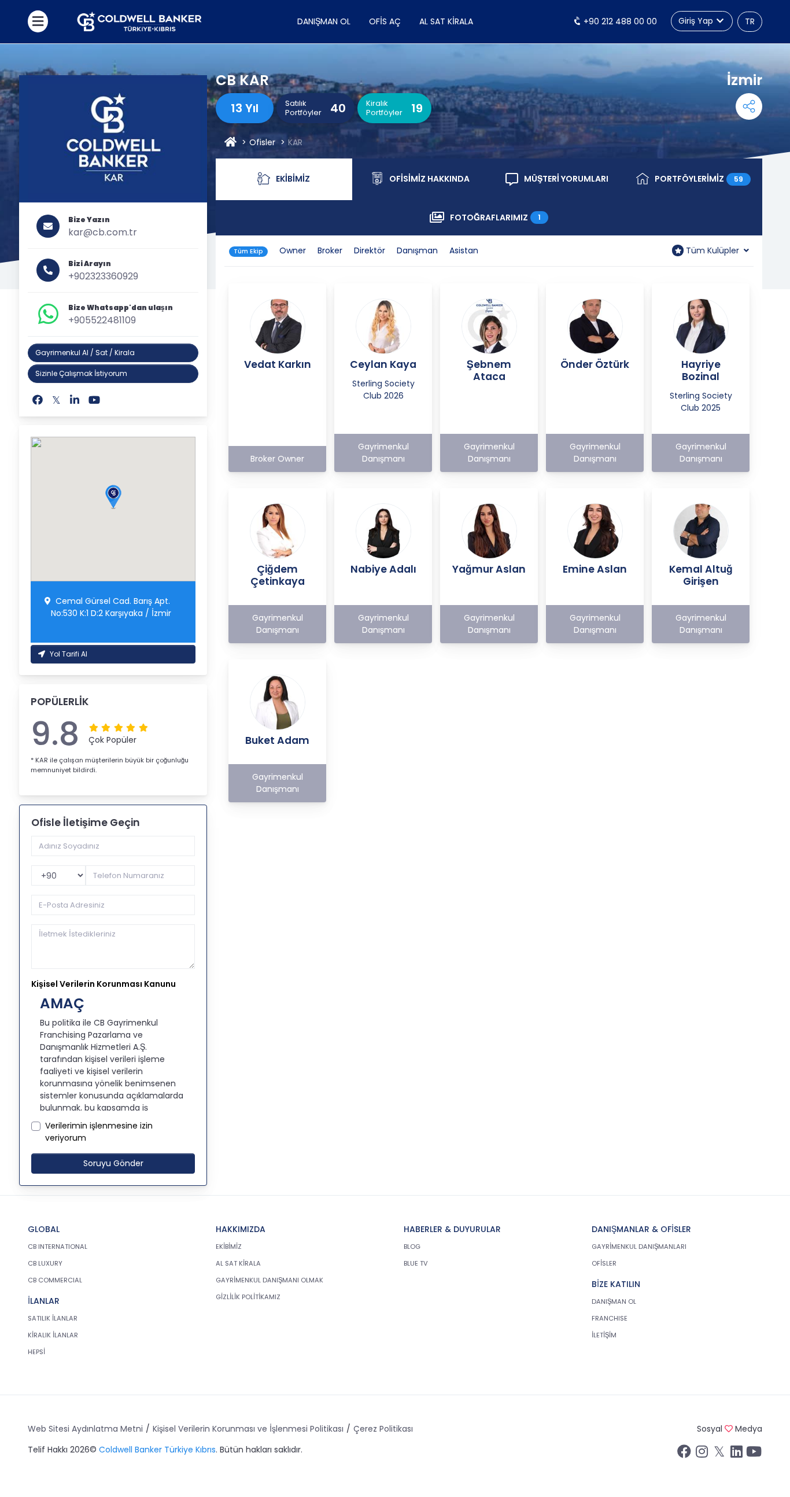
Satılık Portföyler (303, 108)
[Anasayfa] (230, 142)
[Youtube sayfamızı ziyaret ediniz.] (753, 1454)
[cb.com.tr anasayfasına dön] (139, 22)
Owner (292, 250)
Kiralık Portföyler (384, 108)
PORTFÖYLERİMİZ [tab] (704, 181)
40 (338, 108)
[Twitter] (56, 400)
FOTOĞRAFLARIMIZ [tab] (503, 220)
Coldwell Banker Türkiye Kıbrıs (157, 1449)
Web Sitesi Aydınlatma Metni (85, 1429)
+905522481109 (102, 320)
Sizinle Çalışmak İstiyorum (81, 373)
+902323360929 (103, 276)
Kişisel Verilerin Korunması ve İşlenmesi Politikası (248, 1429)
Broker (330, 250)
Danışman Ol (323, 21)
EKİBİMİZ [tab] (297, 181)
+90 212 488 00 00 (619, 21)
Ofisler (262, 142)
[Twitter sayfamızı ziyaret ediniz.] (719, 1454)
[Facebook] (37, 400)
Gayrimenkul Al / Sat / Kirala (85, 352)
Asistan (463, 250)
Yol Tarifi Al (68, 654)
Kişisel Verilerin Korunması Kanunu (103, 984)
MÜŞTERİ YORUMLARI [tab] (574, 181)
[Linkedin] (74, 400)
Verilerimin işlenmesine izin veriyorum (99, 1132)
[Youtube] (94, 400)
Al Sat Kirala (446, 21)
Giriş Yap (696, 21)
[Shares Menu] (749, 106)
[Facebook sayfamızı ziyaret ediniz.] (684, 1454)
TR (750, 21)
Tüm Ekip (248, 251)
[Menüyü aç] (38, 21)
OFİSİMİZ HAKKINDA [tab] (438, 181)
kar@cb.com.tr (102, 232)
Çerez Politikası (383, 1429)
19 (417, 108)
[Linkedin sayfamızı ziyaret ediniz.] (736, 1454)
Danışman (417, 250)
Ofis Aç (385, 21)
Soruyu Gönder (113, 1163)
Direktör (369, 250)
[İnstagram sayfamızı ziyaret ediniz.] (701, 1454)
